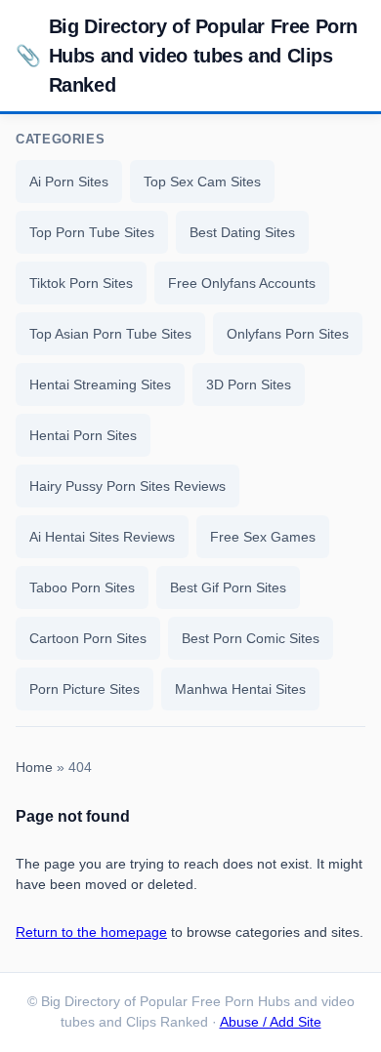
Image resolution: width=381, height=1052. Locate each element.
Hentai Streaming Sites (100, 384)
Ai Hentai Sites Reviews (102, 537)
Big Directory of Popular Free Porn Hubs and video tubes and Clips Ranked (187, 56)
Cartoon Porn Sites (88, 638)
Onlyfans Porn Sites (288, 334)
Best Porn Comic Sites (250, 638)
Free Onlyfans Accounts (242, 283)
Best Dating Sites (242, 232)
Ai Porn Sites (68, 181)
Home (34, 767)
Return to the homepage (91, 932)
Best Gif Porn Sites (228, 587)
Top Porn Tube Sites (91, 232)
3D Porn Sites (248, 384)
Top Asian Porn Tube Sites (110, 334)
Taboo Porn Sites (82, 587)
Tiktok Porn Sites (81, 283)
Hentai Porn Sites (83, 435)
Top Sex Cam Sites (202, 181)
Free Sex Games (263, 537)
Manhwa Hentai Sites (240, 689)
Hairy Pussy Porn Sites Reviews (127, 486)
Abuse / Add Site (270, 1022)
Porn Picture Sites (84, 689)
